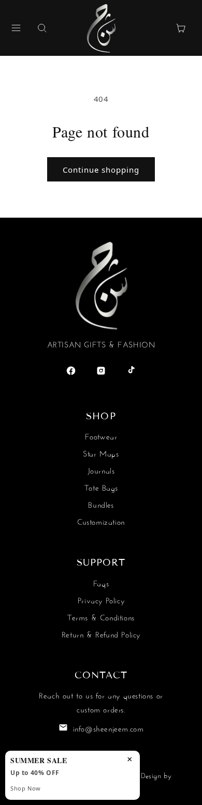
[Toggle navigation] (16, 28)
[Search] (42, 28)
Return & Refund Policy (101, 634)
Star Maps (101, 453)
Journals (101, 470)
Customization (101, 521)
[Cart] (181, 28)
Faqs (101, 582)
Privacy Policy (101, 599)
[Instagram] (101, 371)
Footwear (101, 436)
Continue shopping (101, 169)
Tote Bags (101, 487)
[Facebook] (71, 371)
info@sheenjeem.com (108, 728)
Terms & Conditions (101, 616)
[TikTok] (131, 371)
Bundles (100, 504)
